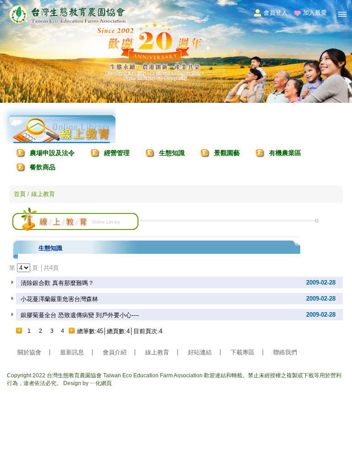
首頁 (20, 193)
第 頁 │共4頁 (34, 267)
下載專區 (242, 352)
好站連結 (200, 352)
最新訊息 (72, 352)
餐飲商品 (42, 167)
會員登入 (275, 12)
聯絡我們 (285, 352)
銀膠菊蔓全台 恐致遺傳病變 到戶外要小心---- (80, 315)
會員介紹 (114, 352)
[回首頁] (67, 22)
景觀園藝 (227, 153)
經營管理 (117, 153)
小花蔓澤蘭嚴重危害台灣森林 (59, 299)
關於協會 (29, 352)
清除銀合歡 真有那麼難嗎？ (57, 283)
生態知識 (172, 153)
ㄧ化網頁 (101, 383)
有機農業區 (285, 153)
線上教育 (43, 193)
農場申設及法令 (52, 153)
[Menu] (342, 14)
